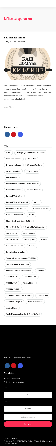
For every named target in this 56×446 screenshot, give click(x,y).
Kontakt (14, 438)
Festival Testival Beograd (17, 202)
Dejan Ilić (31, 159)
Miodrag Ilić (29, 239)
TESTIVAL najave (14, 302)
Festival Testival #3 (14, 196)
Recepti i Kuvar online (15, 252)
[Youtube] (13, 134)
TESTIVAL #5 (30, 277)
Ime (5, 387)
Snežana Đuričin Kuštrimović (18, 271)
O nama (6, 438)
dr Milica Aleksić (13, 171)
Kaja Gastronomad (14, 215)
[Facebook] (7, 134)
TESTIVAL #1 (12, 277)
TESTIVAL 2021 (13, 289)
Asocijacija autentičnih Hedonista (31, 152)
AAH (8, 152)
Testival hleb (43, 295)
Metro (31, 215)
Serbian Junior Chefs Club (17, 264)
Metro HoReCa (12, 227)
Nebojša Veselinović (14, 246)
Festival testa (11, 177)
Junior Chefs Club (40, 208)
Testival (40, 271)
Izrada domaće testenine (16, 208)
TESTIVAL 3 (11, 283)
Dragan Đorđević (34, 165)
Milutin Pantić (12, 239)
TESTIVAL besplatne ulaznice (19, 295)
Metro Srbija (11, 233)
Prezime (7, 401)
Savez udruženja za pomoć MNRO (21, 258)
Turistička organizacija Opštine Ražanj (23, 314)
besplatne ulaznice (13, 159)
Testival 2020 (29, 283)
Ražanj (32, 246)
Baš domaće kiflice (14, 37)
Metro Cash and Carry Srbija (19, 221)
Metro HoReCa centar (35, 227)
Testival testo (11, 308)
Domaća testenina (13, 165)
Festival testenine (13, 190)
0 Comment (20, 42)
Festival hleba (32, 171)
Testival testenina (35, 302)
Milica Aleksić (29, 233)
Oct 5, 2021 (9, 42)
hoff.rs (36, 202)
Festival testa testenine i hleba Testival (22, 184)
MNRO (44, 239)
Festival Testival (34, 190)
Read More (9, 107)
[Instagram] (20, 134)
